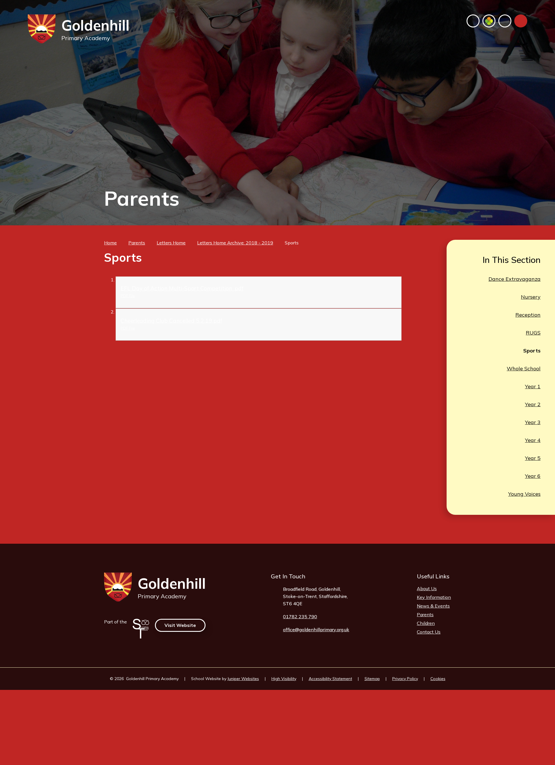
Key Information (434, 597)
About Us (427, 588)
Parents (136, 243)
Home (110, 243)
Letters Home (171, 243)
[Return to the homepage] (42, 28)
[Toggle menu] (520, 20)
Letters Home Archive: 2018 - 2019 (235, 243)
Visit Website (180, 625)
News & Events (433, 606)
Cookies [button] (437, 678)
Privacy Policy (405, 678)
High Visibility (283, 678)
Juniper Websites (243, 678)
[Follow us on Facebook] (473, 20)
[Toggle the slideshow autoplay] (507, 207)
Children (426, 623)
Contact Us (429, 632)
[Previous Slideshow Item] (494, 207)
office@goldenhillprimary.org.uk (316, 629)
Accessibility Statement (330, 678)
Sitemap (372, 678)
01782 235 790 (300, 616)
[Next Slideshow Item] (520, 207)
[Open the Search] (504, 20)
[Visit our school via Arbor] (488, 20)
